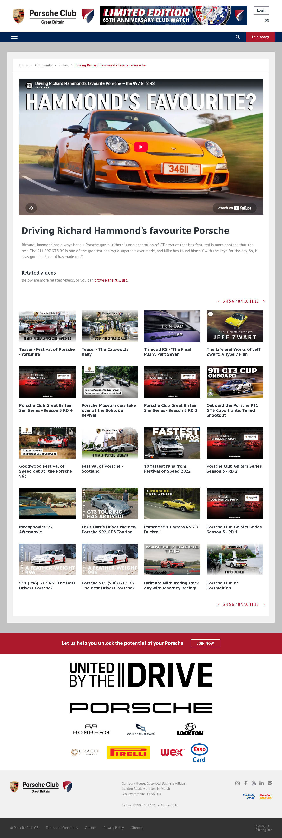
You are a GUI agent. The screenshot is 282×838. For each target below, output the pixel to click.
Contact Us (169, 805)
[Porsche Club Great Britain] (53, 15)
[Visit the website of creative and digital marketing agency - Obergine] (264, 827)
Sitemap (137, 827)
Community (43, 65)
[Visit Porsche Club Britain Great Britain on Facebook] (245, 783)
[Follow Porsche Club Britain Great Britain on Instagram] (237, 783)
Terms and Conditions (62, 827)
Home (23, 65)
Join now (205, 643)
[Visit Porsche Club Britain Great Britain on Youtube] (253, 783)
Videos (64, 65)
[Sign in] (261, 10)
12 (257, 301)
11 (251, 301)
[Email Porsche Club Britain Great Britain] (270, 783)
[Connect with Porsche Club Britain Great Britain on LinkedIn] (261, 783)
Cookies (90, 827)
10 (246, 301)
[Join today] (260, 37)
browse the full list (111, 280)
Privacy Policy (114, 827)
